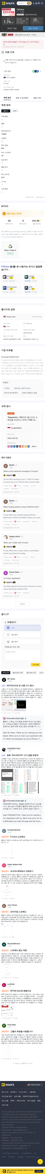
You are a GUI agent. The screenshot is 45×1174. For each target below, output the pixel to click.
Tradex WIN (30, 1157)
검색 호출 (17, 1096)
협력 (39, 1101)
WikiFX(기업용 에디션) (30, 1096)
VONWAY (11, 1157)
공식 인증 (5, 1101)
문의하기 (14, 1092)
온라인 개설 (12, 28)
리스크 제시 (23, 1092)
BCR (3, 1157)
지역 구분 (5, 1105)
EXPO (13, 1101)
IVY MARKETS (26, 1153)
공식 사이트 (33, 28)
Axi (35, 1153)
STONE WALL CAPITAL (10, 1153)
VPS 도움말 (31, 1101)
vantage (20, 1157)
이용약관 (32, 1092)
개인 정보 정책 (7, 1096)
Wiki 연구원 (21, 1101)
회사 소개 (5, 1092)
